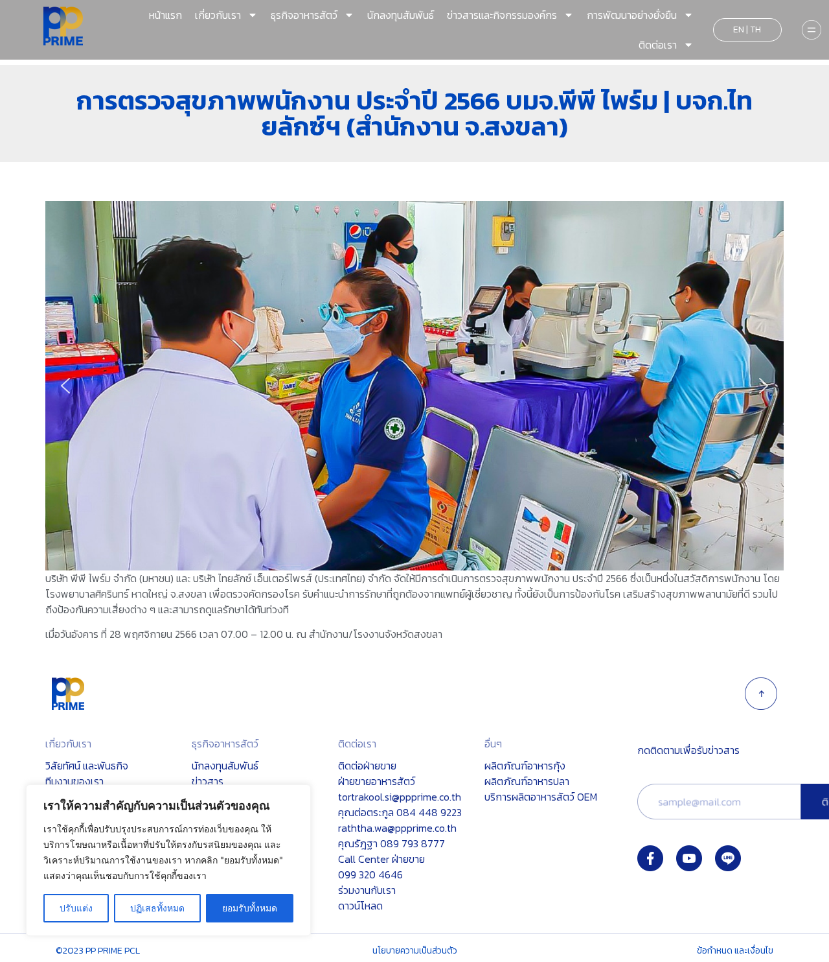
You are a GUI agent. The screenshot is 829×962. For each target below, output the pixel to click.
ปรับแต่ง (76, 907)
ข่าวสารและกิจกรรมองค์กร (502, 15)
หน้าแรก (165, 15)
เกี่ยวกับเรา (218, 15)
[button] (65, 385)
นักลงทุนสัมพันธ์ (400, 15)
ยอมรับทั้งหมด (249, 907)
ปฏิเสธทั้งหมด (157, 907)
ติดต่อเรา (658, 45)
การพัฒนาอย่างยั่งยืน (632, 15)
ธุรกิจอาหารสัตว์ (304, 15)
